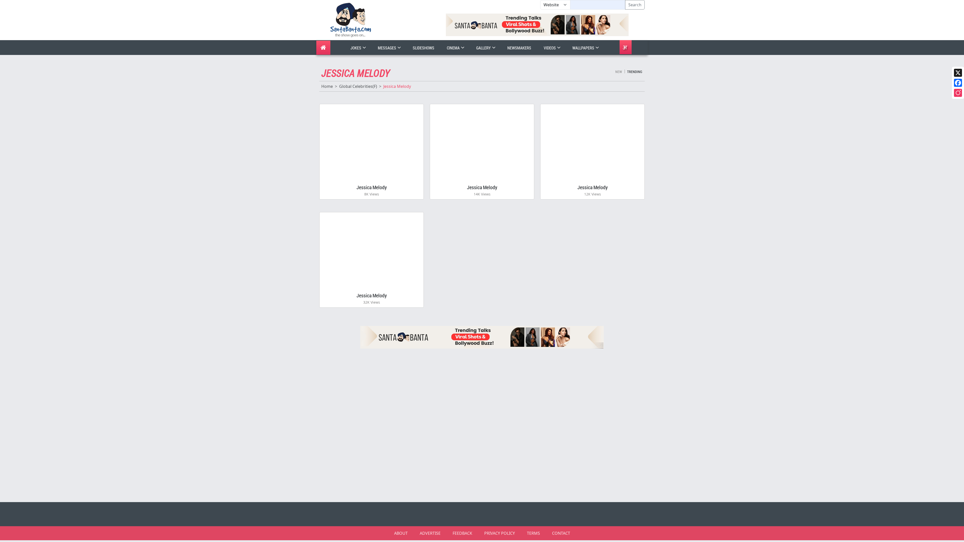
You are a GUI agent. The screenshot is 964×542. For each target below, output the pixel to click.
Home (327, 86)
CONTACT (561, 533)
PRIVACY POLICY (499, 533)
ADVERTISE (430, 533)
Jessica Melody (371, 187)
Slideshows (423, 47)
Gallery (484, 47)
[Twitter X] (958, 73)
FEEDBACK (462, 533)
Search (634, 5)
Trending (634, 71)
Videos (550, 47)
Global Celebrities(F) (358, 86)
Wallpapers (583, 47)
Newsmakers (519, 47)
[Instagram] (958, 93)
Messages (387, 47)
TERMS (533, 533)
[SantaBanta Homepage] (350, 19)
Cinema (453, 47)
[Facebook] (958, 83)
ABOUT (401, 533)
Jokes (356, 47)
